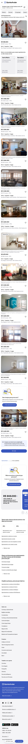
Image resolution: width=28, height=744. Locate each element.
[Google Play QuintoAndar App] (6, 724)
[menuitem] (5, 461)
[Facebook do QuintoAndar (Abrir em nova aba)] (3, 703)
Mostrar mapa (10, 741)
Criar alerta (20, 741)
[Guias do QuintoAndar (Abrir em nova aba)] (8, 703)
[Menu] (2, 2)
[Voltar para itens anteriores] (22, 512)
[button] (8, 65)
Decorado (10, 12)
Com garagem (18, 12)
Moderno (4, 12)
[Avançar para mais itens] (26, 512)
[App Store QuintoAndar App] (14, 724)
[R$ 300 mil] (25, 495)
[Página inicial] (10, 2)
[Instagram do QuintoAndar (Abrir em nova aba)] (6, 703)
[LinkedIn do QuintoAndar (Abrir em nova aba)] (11, 703)
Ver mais (14, 450)
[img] (14, 29)
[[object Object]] (17, 496)
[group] (14, 35)
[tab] (4, 12)
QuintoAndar (5, 460)
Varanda (25, 12)
